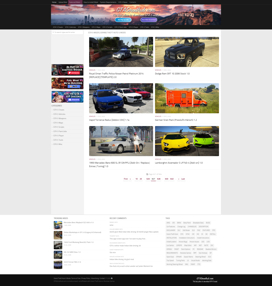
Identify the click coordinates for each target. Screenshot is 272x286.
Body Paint (187, 223)
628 (158, 179)
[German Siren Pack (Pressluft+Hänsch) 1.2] (187, 98)
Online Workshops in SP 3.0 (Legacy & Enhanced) (82, 232)
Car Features (171, 227)
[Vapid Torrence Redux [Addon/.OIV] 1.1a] (121, 98)
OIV (212, 245)
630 (166, 179)
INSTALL (213, 234)
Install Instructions (203, 238)
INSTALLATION (172, 238)
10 (136, 179)
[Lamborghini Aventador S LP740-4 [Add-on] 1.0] (187, 141)
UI (188, 260)
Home (54, 2)
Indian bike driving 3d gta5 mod (122, 259)
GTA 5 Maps (96, 27)
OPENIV (169, 249)
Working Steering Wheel (175, 264)
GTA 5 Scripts (107, 27)
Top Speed (170, 260)
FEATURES (206, 230)
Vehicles (92, 70)
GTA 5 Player (133, 27)
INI (206, 234)
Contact (102, 278)
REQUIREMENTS (172, 253)
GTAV (188, 234)
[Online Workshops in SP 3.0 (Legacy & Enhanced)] (58, 235)
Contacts (133, 2)
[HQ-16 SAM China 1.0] (58, 255)
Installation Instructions (187, 238)
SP (211, 253)
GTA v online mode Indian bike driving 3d (125, 246)
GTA (182, 234)
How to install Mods (91, 2)
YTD (198, 264)
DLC (179, 230)
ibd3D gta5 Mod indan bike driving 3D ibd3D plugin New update (134, 232)
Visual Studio (195, 260)
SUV (209, 257)
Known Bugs (183, 242)
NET (200, 245)
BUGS (208, 223)
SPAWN (178, 257)
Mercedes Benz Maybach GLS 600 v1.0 (79, 222)
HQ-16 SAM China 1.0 (72, 252)
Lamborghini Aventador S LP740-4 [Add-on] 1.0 (179, 162)
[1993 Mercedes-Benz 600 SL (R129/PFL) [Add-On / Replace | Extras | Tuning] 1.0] (121, 141)
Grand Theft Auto (172, 234)
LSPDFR (179, 245)
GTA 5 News (122, 2)
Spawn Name (188, 257)
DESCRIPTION (203, 227)
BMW (179, 223)
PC (194, 249)
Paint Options (185, 249)
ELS (193, 230)
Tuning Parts (180, 260)
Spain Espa (170, 257)
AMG (168, 223)
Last (183, 179)
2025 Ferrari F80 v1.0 (72, 262)
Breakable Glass (198, 223)
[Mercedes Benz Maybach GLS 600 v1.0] (58, 225)
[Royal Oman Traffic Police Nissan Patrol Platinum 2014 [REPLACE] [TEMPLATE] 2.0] (121, 52)
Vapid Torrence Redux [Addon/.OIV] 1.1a (109, 120)
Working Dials (206, 260)
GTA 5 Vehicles (70, 27)
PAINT (176, 249)
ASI (173, 223)
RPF (195, 253)
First (126, 179)
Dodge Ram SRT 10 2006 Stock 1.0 (172, 73)
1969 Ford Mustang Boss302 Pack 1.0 (79, 242)
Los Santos (170, 245)
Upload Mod (63, 2)
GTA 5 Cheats (58, 27)
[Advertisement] (154, 197)
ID (202, 234)
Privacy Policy (85, 278)
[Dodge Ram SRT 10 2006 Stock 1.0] (187, 52)
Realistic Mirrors (211, 249)
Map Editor (188, 245)
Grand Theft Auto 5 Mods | (62, 278)
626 (148, 179)
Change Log (181, 227)
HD (193, 234)
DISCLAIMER (171, 230)
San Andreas (203, 253)
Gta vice (113, 252)
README (200, 249)
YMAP (193, 264)
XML (186, 264)
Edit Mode (186, 230)
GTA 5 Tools (144, 27)
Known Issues (194, 242)
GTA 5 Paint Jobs (121, 27)
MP (195, 245)
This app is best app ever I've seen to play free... (128, 239)
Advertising (95, 278)
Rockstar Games (185, 253)
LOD (208, 242)
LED (203, 242)
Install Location (171, 242)
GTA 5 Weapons (83, 27)
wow (111, 225)
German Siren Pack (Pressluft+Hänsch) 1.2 (176, 120)
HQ (198, 234)
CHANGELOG (192, 227)
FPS (213, 230)
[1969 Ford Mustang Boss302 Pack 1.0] (58, 245)
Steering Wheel (200, 257)
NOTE (206, 245)
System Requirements (108, 2)
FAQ (198, 230)
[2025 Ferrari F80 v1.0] (58, 265)
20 (141, 179)
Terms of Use (75, 278)
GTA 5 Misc (155, 27)
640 (172, 179)
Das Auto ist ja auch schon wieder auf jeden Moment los (131, 266)
